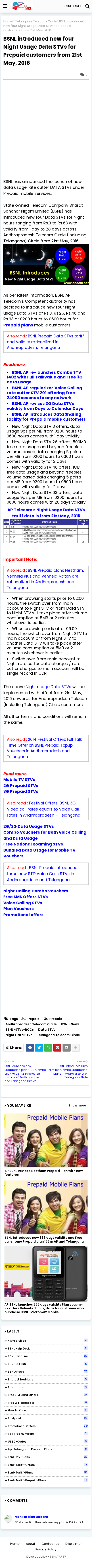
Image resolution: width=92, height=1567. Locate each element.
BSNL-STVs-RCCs (20, 1030)
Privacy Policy (46, 1549)
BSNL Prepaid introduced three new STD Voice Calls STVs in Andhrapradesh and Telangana (42, 873)
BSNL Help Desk (47, 1348)
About (30, 1544)
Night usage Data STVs (48, 686)
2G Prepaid (30, 1019)
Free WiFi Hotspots (47, 1403)
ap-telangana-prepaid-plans (47, 1449)
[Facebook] (30, 1048)
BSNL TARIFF (58, 1556)
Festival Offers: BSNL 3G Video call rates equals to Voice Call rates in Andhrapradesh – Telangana (43, 809)
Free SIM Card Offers (48, 1395)
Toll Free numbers (47, 1434)
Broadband (48, 1387)
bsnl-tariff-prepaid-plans (47, 1480)
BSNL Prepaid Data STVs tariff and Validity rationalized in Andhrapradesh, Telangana (45, 341)
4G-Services (47, 1341)
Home (8, 21)
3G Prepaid (53, 1019)
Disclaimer (73, 1544)
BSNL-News (70, 1024)
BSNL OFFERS (48, 1364)
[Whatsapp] (48, 1048)
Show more (77, 1105)
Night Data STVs (19, 1035)
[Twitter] (39, 1048)
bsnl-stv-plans (48, 1457)
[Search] (87, 6)
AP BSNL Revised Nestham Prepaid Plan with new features (43, 1173)
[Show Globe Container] (5, 6)
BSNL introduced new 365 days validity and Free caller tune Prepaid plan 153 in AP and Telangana (44, 1239)
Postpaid (47, 1418)
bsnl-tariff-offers (47, 1465)
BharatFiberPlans (47, 1379)
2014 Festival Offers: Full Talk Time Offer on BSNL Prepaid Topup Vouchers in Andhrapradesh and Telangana (44, 748)
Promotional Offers (48, 1426)
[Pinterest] (57, 1048)
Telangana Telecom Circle (36, 21)
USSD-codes (47, 1441)
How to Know (47, 1410)
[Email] (67, 1048)
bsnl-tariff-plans (47, 1472)
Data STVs (46, 1030)
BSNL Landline (47, 1356)
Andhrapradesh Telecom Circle (31, 1024)
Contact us (50, 1544)
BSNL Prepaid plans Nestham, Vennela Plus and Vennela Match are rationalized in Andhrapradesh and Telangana (45, 579)
